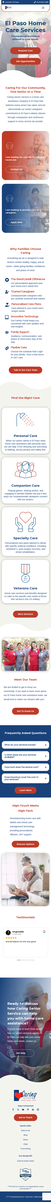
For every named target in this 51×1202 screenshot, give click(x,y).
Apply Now (16, 222)
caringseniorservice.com (17, 1196)
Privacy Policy (29, 1196)
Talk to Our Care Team (25, 370)
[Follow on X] (18, 1110)
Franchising (26, 1149)
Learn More (26, 790)
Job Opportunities (25, 61)
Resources (25, 1130)
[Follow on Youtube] (23, 1110)
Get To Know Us (25, 711)
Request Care (25, 50)
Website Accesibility (39, 1196)
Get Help (20, 1053)
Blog (25, 1135)
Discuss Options (25, 844)
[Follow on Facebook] (13, 1110)
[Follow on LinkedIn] (33, 1110)
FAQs (26, 1144)
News (25, 1140)
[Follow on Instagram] (38, 1110)
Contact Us (16, 169)
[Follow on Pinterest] (28, 1110)
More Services (25, 614)
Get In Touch (25, 1117)
